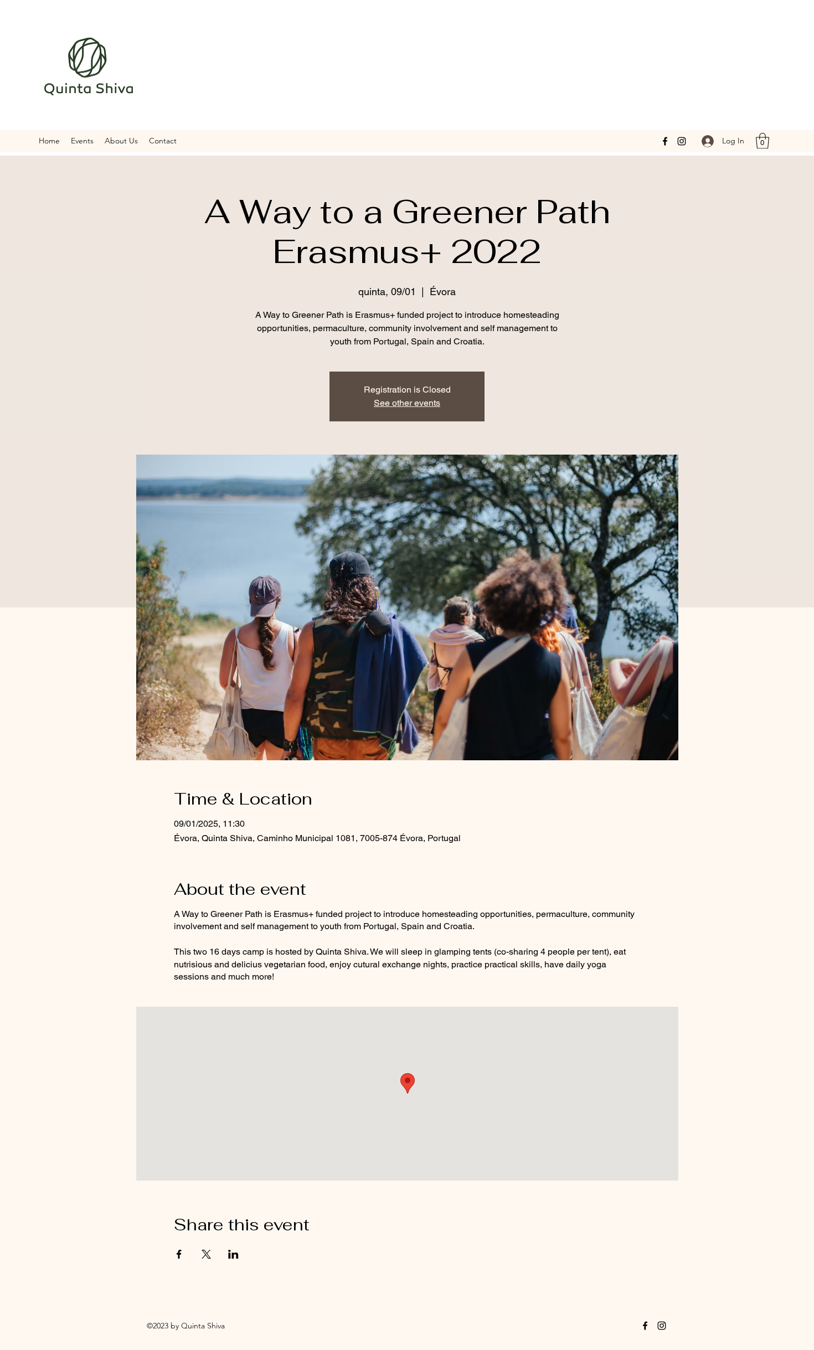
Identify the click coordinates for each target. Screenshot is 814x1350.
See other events (407, 403)
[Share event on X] (206, 1254)
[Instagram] (681, 141)
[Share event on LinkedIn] (233, 1254)
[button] (762, 141)
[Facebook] (665, 141)
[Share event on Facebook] (179, 1254)
